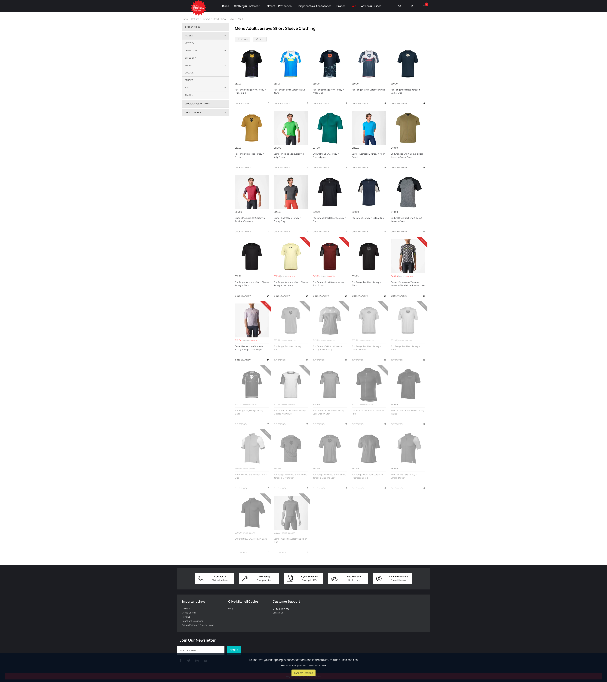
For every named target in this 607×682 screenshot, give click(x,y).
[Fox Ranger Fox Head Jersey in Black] (369, 256)
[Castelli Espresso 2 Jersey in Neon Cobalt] (369, 128)
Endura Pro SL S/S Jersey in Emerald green (326, 155)
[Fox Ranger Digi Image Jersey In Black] (252, 385)
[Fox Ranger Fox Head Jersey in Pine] (291, 320)
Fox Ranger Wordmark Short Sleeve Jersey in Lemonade (291, 284)
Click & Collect (189, 612)
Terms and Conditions (192, 620)
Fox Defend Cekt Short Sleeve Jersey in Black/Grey (327, 348)
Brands (341, 6)
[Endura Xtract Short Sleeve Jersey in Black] (408, 385)
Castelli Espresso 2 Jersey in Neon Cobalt (368, 155)
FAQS (230, 608)
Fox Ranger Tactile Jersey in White (368, 89)
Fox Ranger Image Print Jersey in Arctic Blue (328, 91)
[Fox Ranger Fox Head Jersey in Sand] (408, 320)
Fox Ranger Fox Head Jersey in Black (366, 284)
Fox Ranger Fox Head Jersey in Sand (405, 348)
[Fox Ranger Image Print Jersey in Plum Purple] (252, 64)
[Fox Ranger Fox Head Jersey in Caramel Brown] (369, 320)
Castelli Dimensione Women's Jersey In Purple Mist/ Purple (249, 348)
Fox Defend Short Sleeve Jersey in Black (329, 219)
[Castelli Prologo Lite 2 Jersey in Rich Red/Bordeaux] (252, 192)
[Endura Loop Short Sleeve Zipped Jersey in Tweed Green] (408, 128)
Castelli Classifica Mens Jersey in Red (368, 412)
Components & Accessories (314, 6)
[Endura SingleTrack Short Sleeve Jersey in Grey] (408, 192)
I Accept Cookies (303, 673)
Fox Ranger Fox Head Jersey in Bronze (249, 155)
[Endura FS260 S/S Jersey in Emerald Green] (408, 449)
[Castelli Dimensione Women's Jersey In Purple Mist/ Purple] (252, 320)
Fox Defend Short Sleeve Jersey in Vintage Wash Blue (290, 412)
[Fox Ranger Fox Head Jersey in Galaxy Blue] (408, 64)
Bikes (225, 6)
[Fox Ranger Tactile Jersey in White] (369, 64)
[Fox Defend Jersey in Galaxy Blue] (369, 192)
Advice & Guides (371, 6)
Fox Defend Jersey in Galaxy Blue (368, 217)
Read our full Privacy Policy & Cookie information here (303, 665)
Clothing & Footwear (247, 6)
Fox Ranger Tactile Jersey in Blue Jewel (289, 91)
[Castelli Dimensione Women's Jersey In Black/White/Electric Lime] (408, 256)
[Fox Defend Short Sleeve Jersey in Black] (330, 192)
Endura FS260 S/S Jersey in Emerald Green (404, 476)
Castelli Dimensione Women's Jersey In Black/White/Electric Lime (408, 284)
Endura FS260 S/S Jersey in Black (251, 538)
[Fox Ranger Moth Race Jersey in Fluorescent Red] (369, 449)
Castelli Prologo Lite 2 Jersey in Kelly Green (289, 155)
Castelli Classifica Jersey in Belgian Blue (290, 540)
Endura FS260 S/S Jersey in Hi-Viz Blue (251, 476)
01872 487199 (281, 608)
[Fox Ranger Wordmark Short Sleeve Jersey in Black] (252, 256)
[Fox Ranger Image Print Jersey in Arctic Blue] (330, 64)
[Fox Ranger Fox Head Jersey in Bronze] (252, 128)
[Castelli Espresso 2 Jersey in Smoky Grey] (291, 192)
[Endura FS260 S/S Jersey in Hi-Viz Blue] (252, 449)
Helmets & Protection (278, 6)
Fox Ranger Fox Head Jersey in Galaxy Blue (405, 91)
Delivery (186, 608)
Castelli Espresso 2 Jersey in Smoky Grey (287, 219)
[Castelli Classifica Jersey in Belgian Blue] (291, 513)
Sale (353, 6)
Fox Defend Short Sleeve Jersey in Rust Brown (329, 284)
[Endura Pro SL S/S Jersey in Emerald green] (330, 128)
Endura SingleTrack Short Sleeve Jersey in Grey (406, 219)
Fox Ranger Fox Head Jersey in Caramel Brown (366, 348)
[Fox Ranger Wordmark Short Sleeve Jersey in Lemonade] (291, 256)
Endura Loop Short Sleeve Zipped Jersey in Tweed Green (407, 155)
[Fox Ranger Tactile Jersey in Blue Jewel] (291, 64)
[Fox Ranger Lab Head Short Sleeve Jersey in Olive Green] (291, 449)
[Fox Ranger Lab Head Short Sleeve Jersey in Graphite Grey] (330, 449)
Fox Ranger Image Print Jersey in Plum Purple (250, 91)
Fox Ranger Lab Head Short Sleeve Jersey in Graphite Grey (329, 476)
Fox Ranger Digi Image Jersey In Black (250, 412)
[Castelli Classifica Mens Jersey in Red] (369, 385)
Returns (186, 616)
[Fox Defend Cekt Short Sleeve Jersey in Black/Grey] (330, 320)
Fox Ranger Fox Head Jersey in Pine (288, 348)
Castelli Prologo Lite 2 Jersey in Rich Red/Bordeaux (250, 219)
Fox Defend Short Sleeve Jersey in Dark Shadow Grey (329, 412)
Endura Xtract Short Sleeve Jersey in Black (407, 412)
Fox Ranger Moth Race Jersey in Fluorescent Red (367, 476)
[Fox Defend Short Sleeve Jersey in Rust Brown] (330, 256)
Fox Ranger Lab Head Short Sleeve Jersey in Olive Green (290, 476)
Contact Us (278, 612)
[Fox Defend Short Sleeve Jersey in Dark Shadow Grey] (330, 385)
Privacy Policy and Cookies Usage (198, 625)
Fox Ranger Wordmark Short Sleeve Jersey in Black (252, 284)
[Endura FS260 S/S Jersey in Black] (252, 513)
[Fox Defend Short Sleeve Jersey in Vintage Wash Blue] (291, 385)
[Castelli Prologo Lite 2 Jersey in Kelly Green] (291, 128)
